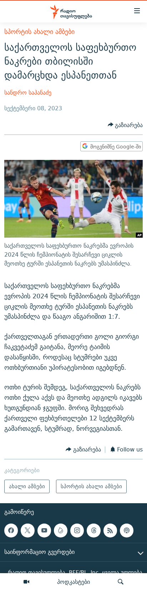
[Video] (26, 582)
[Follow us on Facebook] (11, 530)
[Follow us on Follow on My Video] (60, 530)
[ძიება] (120, 582)
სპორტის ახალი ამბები (39, 31)
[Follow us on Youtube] (44, 530)
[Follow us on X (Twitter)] (27, 530)
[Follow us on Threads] (93, 530)
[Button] (125, 125)
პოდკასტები (73, 582)
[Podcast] (126, 530)
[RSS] (110, 530)
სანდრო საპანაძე (27, 92)
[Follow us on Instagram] (77, 530)
